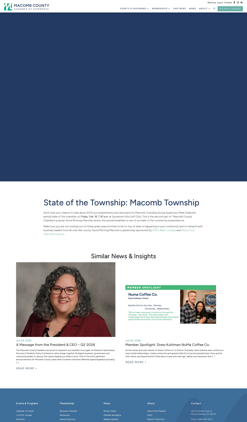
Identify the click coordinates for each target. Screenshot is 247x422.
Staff (149, 415)
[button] (214, 8)
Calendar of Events (25, 411)
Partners (179, 8)
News (192, 8)
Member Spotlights (112, 415)
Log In (220, 2)
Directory (212, 2)
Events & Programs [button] (133, 8)
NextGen (20, 419)
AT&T (155, 230)
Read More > (26, 368)
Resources (65, 415)
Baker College (168, 230)
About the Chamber (156, 411)
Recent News (110, 411)
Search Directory (67, 419)
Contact (228, 2)
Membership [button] (160, 8)
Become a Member (230, 9)
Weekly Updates (111, 419)
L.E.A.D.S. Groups (24, 415)
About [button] (203, 8)
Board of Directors (156, 419)
